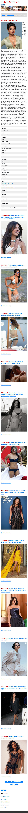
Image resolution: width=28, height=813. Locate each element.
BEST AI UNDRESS (5, 802)
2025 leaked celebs (5, 796)
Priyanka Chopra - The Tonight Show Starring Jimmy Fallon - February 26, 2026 (13, 492)
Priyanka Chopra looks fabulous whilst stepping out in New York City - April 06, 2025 (13, 688)
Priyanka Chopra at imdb (7, 183)
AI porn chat (3, 799)
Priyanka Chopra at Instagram (8, 187)
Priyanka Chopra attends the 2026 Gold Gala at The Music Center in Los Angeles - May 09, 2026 (12, 217)
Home (3, 15)
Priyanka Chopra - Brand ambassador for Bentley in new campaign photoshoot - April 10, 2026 (12, 394)
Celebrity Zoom (4, 807)
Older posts (3, 790)
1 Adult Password (5, 805)
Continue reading (6, 257)
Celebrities (10, 15)
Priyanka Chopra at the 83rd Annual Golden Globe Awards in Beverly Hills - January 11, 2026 (13, 590)
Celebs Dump (10, 2)
